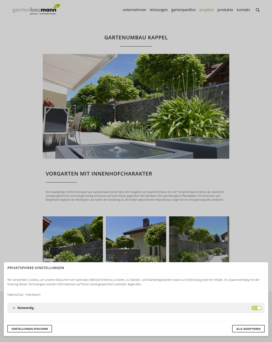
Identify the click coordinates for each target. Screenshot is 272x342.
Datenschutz (15, 294)
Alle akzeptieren (248, 329)
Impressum (33, 294)
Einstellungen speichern (29, 329)
